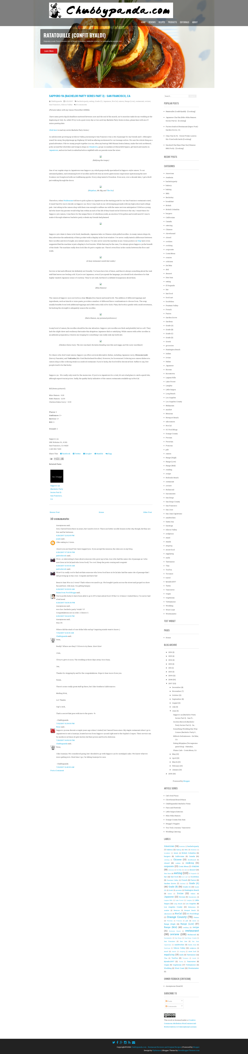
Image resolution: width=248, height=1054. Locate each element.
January (175, 770)
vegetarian (170, 598)
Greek (168, 341)
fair (167, 289)
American (170, 173)
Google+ (88, 453)
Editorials (184, 22)
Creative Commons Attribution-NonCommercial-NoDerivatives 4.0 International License (180, 1023)
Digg (110, 453)
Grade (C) (98, 101)
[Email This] (55, 458)
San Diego (170, 497)
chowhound (170, 233)
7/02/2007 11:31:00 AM (65, 633)
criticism (169, 261)
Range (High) (171, 457)
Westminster (171, 614)
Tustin (168, 586)
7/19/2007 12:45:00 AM (65, 767)
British (168, 205)
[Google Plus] (121, 1042)
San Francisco (54, 104)
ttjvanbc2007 (171, 582)
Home (143, 22)
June (174, 711)
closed (168, 237)
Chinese (169, 229)
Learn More (48, 58)
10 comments (81, 104)
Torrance (169, 574)
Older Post (147, 512)
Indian (168, 353)
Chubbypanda (61, 636)
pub (167, 449)
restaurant (140, 101)
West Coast (170, 610)
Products (172, 22)
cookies (169, 241)
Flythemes (156, 1050)
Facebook (66, 453)
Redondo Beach (172, 477)
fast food (169, 293)
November (177, 691)
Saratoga (169, 525)
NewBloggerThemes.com (189, 1050)
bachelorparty (82, 101)
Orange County (172, 433)
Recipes (162, 22)
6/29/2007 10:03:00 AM (65, 589)
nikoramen (170, 421)
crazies (169, 257)
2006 (170, 774)
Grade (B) (169, 329)
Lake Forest (170, 381)
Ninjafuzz (92, 190)
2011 (170, 668)
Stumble (99, 453)
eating (91, 101)
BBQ (167, 193)
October (175, 695)
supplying (170, 554)
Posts (169, 1001)
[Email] (133, 1042)
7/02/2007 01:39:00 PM (65, 723)
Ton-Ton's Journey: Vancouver (178, 827)
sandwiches (171, 517)
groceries (170, 345)
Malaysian (170, 405)
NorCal (115, 101)
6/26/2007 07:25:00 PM (65, 552)
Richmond (170, 489)
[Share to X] (60, 458)
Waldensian (68, 200)
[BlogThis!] (57, 458)
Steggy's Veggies (173, 823)
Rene (58, 727)
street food (170, 549)
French (169, 309)
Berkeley (169, 197)
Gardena (169, 321)
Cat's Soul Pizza (172, 795)
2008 (170, 679)
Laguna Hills (171, 377)
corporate (170, 249)
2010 (170, 672)
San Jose (169, 509)
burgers (169, 213)
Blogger (186, 781)
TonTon (169, 570)
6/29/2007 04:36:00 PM (65, 602)
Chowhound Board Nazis (176, 799)
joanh (58, 539)
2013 (170, 664)
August (175, 703)
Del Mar (169, 265)
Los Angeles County (174, 401)
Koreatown (170, 373)
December (176, 687)
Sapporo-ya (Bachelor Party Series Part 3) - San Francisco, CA (89, 96)
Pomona (169, 445)
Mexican (169, 413)
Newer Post (55, 512)
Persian (169, 437)
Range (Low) (130, 101)
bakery (169, 185)
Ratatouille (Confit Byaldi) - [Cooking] (180, 111)
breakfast (170, 201)
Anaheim (169, 177)
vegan (168, 594)
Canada (169, 221)
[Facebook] (117, 1042)
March (175, 762)
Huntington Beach (173, 349)
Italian (168, 361)
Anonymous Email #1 (174, 986)
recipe (168, 473)
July (174, 707)
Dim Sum (169, 277)
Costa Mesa (170, 253)
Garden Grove (171, 317)
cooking (169, 245)
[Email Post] (51, 458)
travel (168, 578)
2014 (170, 660)
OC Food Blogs (171, 429)
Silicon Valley (66, 104)
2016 (170, 652)
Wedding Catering (173, 831)
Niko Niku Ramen (173, 815)
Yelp (139, 241)
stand (168, 537)
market (169, 409)
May (174, 754)
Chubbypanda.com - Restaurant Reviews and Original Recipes (156, 1047)
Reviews (152, 22)
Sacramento (171, 493)
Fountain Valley (172, 305)
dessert (169, 273)
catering (169, 225)
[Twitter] (113, 1042)
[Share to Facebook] (62, 458)
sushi (168, 558)
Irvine (168, 357)
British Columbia (172, 209)
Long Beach (170, 393)
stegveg (169, 545)
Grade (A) (169, 325)
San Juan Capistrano (174, 513)
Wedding (169, 606)
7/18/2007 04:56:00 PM (65, 740)
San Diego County (173, 501)
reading (169, 469)
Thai (167, 566)
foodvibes (170, 301)
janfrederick (61, 555)
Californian (170, 217)
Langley (169, 385)
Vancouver (170, 590)
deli (167, 269)
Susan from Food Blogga (66, 592)
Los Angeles (171, 397)
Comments (172, 1006)
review (147, 101)
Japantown (53, 150)
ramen (121, 101)
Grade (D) (169, 337)
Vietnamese (171, 602)
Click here (53, 130)
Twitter (77, 453)
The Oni (110, 190)
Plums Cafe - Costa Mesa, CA (185, 750)
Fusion (168, 313)
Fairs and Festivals (173, 807)
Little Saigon (171, 389)
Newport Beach (172, 417)
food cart (169, 297)
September (177, 699)
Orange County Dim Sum (175, 819)
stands (168, 541)
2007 (170, 683)
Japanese (107, 101)
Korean (169, 369)
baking (168, 189)
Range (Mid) (171, 465)
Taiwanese (170, 562)
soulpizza (170, 533)
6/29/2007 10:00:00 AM (65, 566)
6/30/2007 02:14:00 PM (65, 616)
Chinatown (93, 147)
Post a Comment (57, 770)
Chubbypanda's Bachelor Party (178, 803)
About (195, 22)
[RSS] (129, 1042)
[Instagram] (125, 1042)
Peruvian (169, 441)
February (176, 766)
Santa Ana (170, 521)
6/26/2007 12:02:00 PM (65, 535)
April (174, 758)
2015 (170, 656)
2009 (170, 675)
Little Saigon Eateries (174, 811)
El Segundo (170, 285)
